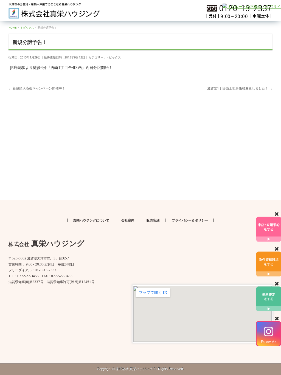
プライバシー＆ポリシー (190, 220)
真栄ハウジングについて (91, 220)
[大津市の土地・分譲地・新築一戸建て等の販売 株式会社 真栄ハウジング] (55, 12)
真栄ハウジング (134, 369)
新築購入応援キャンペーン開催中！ (37, 88)
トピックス (113, 57)
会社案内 (127, 220)
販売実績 (153, 220)
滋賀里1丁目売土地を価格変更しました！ (239, 88)
